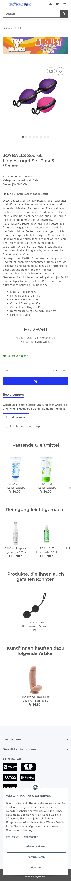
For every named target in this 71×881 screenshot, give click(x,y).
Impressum (12, 836)
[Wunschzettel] (57, 4)
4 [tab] (34, 137)
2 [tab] (26, 137)
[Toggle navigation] (5, 2)
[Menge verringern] (7, 370)
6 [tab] (41, 137)
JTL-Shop (41, 876)
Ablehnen (36, 867)
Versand (45, 337)
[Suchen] (64, 14)
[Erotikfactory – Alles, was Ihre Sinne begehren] (20, 4)
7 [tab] (45, 137)
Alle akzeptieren (36, 846)
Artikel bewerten (16, 417)
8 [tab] (48, 137)
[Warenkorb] (64, 4)
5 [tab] (37, 137)
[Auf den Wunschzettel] (60, 71)
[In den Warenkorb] (6, 62)
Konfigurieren (36, 856)
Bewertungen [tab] (13, 394)
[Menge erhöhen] (64, 370)
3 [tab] (30, 137)
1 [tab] (23, 137)
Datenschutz (30, 836)
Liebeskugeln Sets (27, 180)
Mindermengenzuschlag (35, 341)
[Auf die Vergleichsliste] (51, 71)
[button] (50, 4)
